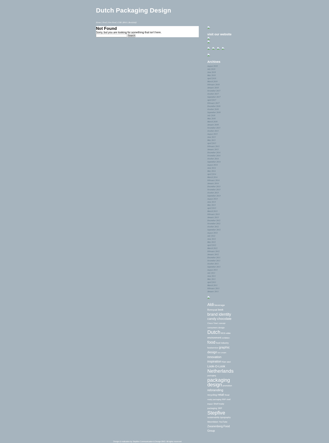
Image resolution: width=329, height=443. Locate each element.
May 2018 (211, 75)
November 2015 (213, 127)
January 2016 (213, 124)
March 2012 (212, 248)
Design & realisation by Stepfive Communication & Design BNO (139, 441)
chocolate (224, 318)
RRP (224, 399)
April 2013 (211, 208)
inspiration (214, 361)
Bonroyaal (212, 309)
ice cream (222, 353)
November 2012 (213, 223)
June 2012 (211, 238)
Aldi (210, 304)
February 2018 (213, 84)
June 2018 (211, 72)
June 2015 (211, 137)
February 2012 (213, 251)
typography (225, 417)
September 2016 (214, 112)
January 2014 (213, 183)
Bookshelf (132, 22)
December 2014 (213, 152)
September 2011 (214, 266)
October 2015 (213, 130)
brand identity (219, 314)
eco (223, 333)
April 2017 (211, 99)
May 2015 (211, 140)
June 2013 (211, 201)
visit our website (219, 34)
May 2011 (211, 279)
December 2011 (213, 257)
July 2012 (211, 235)
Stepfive (216, 413)
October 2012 (213, 226)
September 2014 (214, 161)
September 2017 (214, 96)
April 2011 (211, 282)
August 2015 (212, 133)
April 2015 (211, 143)
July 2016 (211, 115)
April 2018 (211, 78)
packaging (211, 376)
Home (98, 22)
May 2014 (211, 171)
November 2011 (213, 260)
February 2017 (213, 103)
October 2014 (213, 158)
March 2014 (212, 177)
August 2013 (212, 198)
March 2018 (212, 81)
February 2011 (213, 288)
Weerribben (212, 422)
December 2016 (213, 106)
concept (222, 323)
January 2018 (213, 87)
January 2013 (213, 217)
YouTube (223, 422)
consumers (212, 328)
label (229, 362)
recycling (212, 395)
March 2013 (212, 211)
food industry (222, 343)
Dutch (213, 332)
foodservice (212, 348)
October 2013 (213, 192)
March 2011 (212, 285)
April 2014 (211, 174)
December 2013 (213, 186)
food (211, 342)
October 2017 (213, 93)
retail (221, 394)
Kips (224, 362)
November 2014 (213, 155)
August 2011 (212, 269)
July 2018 (211, 69)
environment (214, 337)
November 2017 (213, 90)
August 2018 (212, 66)
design (221, 328)
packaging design (218, 382)
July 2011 (211, 272)
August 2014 (212, 164)
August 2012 (212, 232)
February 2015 (213, 146)
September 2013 (214, 195)
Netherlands (220, 371)
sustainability (213, 417)
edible (228, 333)
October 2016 (213, 109)
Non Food (112, 22)
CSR (119, 22)
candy (211, 318)
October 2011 (213, 263)
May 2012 (211, 242)
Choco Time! (212, 323)
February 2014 (213, 180)
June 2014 (211, 167)
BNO (125, 22)
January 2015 (213, 149)
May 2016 (211, 118)
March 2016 (212, 121)
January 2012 (213, 254)
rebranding (215, 390)
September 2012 (214, 229)
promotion (227, 385)
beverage (220, 305)
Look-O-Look (216, 366)
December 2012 (213, 220)
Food (104, 22)
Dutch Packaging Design (133, 10)
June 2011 (211, 276)
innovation (214, 357)
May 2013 (211, 204)
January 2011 (213, 291)
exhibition (226, 338)
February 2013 (213, 214)
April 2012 (211, 245)
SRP (220, 408)
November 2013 (213, 189)
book (220, 309)
